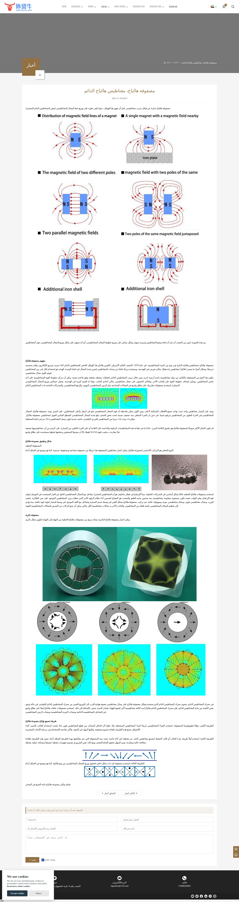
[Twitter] (197, 896)
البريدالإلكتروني (119, 882)
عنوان (54, 882)
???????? (75, 6)
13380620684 (184, 886)
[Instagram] (214, 896)
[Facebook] (201, 896)
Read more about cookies (18, 886)
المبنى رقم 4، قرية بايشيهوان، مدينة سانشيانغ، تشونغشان (54, 886)
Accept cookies (17, 893)
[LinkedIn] (205, 896)
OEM (104, 6)
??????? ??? (155, 6)
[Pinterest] (210, 896)
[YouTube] (192, 896)
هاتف (184, 882)
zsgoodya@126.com (119, 886)
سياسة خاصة (50, 860)
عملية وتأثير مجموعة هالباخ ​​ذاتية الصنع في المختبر (48, 784)
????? (90, 6)
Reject (39, 893)
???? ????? (119, 6)
